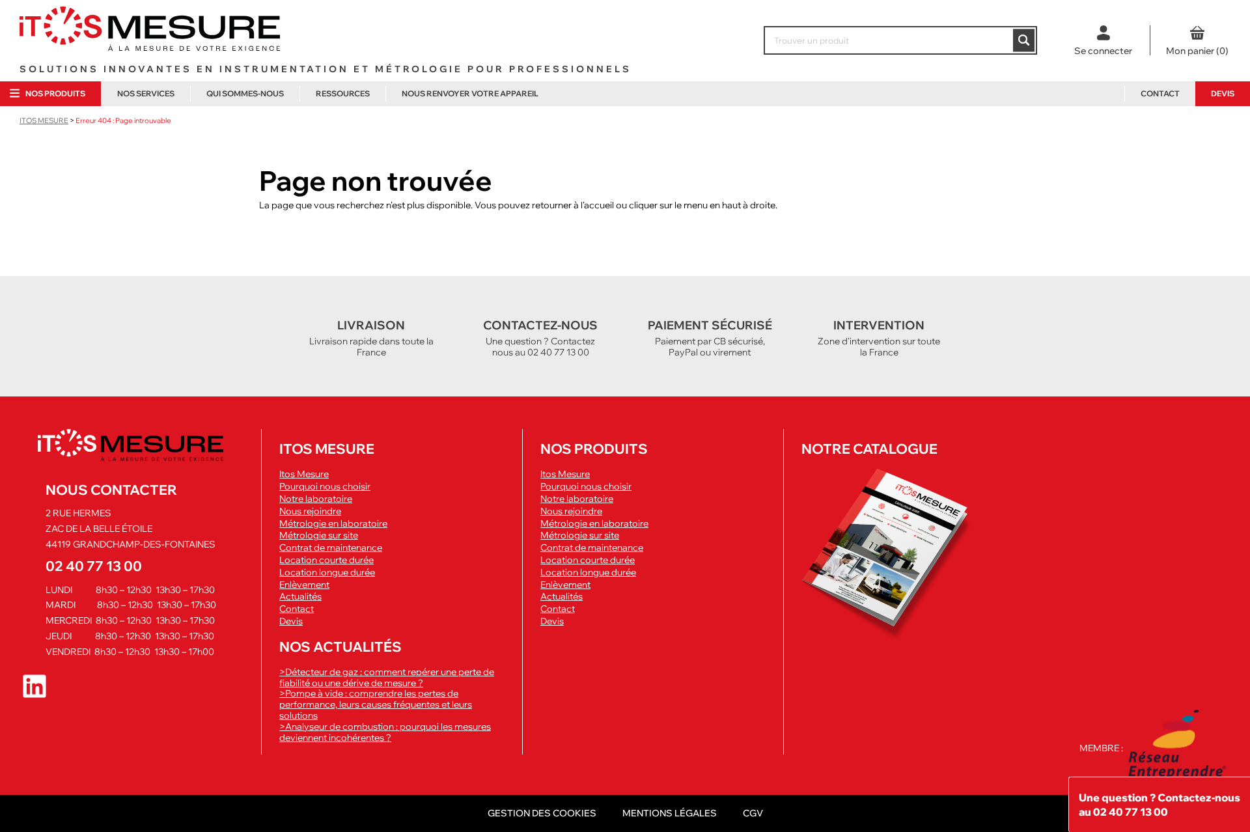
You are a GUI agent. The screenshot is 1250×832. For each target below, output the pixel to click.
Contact (1160, 93)
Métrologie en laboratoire (333, 523)
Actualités (300, 596)
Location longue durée (327, 572)
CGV (753, 813)
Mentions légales (669, 813)
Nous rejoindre (310, 511)
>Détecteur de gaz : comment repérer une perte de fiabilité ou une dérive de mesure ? (386, 677)
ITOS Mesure (44, 120)
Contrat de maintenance (330, 547)
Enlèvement (304, 584)
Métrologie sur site (318, 535)
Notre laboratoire (315, 499)
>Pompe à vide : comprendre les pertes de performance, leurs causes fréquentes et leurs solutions (375, 704)
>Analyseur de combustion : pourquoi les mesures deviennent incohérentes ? (385, 732)
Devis (1222, 93)
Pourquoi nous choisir (324, 486)
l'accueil (597, 205)
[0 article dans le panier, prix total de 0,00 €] (1196, 40)
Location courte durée (326, 560)
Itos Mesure (304, 474)
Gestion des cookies (542, 813)
